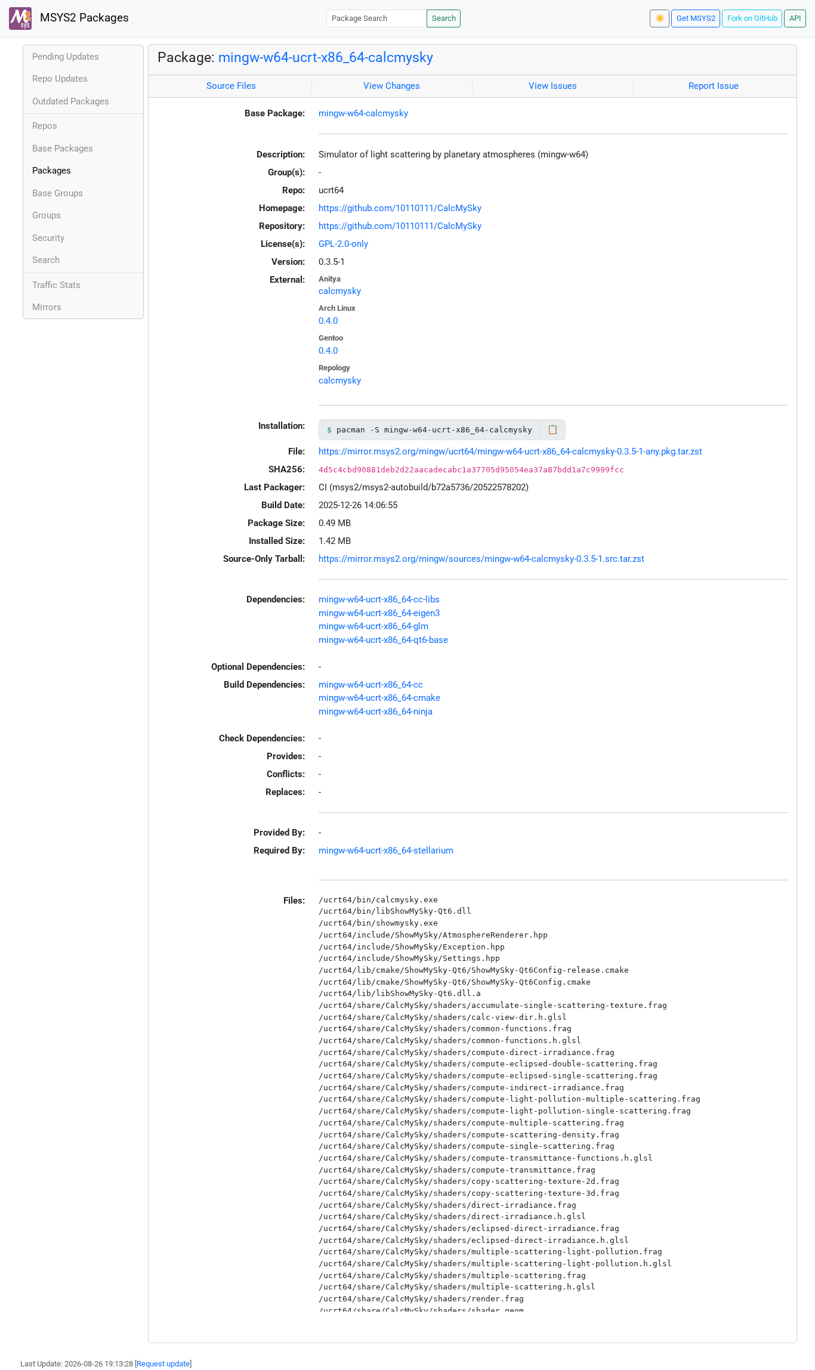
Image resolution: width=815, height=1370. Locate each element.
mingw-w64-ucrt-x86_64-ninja (376, 711)
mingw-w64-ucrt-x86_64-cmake (379, 697)
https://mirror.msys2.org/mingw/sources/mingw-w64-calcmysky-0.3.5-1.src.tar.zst (481, 558)
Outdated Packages (70, 101)
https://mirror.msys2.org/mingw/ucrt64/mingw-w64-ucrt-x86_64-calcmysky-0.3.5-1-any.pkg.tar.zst (510, 451)
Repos (44, 125)
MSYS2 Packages (83, 17)
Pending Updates (65, 56)
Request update (163, 1363)
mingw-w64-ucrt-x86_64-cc (371, 684)
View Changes (391, 86)
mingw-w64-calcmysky (363, 113)
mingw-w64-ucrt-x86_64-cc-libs (379, 599)
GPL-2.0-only (343, 244)
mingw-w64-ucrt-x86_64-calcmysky (325, 57)
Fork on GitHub (752, 18)
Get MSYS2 (696, 18)
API (795, 18)
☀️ (660, 18)
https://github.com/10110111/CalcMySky (400, 208)
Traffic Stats (56, 285)
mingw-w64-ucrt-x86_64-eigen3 (379, 613)
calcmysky (340, 291)
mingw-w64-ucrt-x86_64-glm (373, 626)
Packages (51, 170)
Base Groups (57, 193)
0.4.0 (328, 321)
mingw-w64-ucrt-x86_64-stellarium (386, 850)
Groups (46, 215)
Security (48, 238)
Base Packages (62, 148)
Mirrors (46, 307)
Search (444, 18)
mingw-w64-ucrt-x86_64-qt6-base (383, 640)
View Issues (553, 86)
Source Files (231, 86)
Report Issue (714, 86)
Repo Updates (60, 78)
